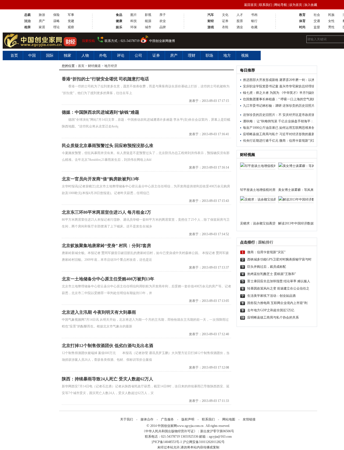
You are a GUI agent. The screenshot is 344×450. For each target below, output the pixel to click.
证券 (225, 21)
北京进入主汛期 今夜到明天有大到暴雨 (99, 312)
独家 (67, 55)
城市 (148, 27)
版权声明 (187, 419)
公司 (138, 55)
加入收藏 (310, 5)
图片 (133, 15)
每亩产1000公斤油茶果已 (260, 128)
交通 (317, 21)
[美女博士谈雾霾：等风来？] (296, 174)
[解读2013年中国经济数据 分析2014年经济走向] (296, 207)
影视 (148, 15)
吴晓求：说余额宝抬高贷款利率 (257, 223)
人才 (239, 15)
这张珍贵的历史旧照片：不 (301, 106)
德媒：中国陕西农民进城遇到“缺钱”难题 (100, 112)
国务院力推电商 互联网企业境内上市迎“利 (277, 303)
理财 (191, 55)
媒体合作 (147, 419)
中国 (32, 55)
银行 (254, 21)
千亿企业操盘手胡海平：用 (297, 121)
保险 (56, 15)
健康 (119, 21)
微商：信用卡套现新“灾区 (297, 140)
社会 (317, 15)
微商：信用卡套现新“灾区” (266, 252)
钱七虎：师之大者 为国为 (261, 93)
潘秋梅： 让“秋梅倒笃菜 (260, 121)
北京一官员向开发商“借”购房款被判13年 (100, 179)
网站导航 (280, 5)
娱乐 (119, 27)
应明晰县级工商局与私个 (260, 134)
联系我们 (265, 5)
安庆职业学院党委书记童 (260, 86)
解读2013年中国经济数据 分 (296, 223)
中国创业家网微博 (162, 41)
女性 (331, 21)
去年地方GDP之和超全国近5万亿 (270, 310)
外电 (103, 55)
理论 (56, 27)
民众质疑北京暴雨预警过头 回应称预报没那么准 (107, 145)
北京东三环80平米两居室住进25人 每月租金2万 (106, 212)
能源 (148, 21)
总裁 (27, 15)
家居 (42, 27)
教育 (302, 15)
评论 (120, 55)
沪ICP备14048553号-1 (167, 442)
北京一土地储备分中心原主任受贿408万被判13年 (108, 279)
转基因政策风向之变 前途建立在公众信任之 (278, 288)
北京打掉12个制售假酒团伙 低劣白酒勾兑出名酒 (107, 345)
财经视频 (247, 155)
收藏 (254, 27)
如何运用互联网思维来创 (297, 128)
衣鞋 (225, 27)
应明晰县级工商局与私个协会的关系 (273, 317)
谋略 (56, 21)
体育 (302, 21)
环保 (133, 27)
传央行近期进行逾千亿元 (260, 140)
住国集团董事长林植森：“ (261, 99)
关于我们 (126, 419)
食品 (119, 15)
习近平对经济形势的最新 (297, 134)
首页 (14, 55)
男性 (331, 27)
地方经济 (110, 66)
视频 (245, 55)
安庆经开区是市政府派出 (300, 115)
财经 (210, 21)
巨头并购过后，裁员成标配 (266, 267)
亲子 (162, 15)
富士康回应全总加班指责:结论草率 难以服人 (278, 281)
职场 (209, 55)
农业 (162, 21)
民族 (331, 15)
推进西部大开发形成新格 (260, 80)
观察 (71, 27)
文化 (225, 15)
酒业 (239, 27)
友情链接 (249, 419)
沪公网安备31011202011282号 (204, 442)
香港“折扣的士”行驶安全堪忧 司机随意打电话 (105, 79)
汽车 (210, 15)
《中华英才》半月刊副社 (298, 93)
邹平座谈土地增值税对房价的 (257, 190)
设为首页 (295, 5)
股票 (239, 21)
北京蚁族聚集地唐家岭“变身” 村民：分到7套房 (106, 245)
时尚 (302, 27)
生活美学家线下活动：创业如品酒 (271, 296)
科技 (133, 21)
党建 (71, 21)
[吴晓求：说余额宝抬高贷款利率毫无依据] (257, 207)
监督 (317, 27)
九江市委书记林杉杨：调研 (262, 106)
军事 (71, 15)
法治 (27, 21)
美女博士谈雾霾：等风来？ (296, 190)
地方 (227, 55)
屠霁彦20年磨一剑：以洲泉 (298, 80)
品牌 (162, 27)
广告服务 (167, 419)
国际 (49, 55)
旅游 (42, 15)
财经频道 (94, 66)
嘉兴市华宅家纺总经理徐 (297, 86)
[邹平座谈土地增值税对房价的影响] (257, 174)
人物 (85, 55)
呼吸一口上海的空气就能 (298, 99)
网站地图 (228, 419)
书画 (254, 15)
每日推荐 (247, 70)
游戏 (210, 27)
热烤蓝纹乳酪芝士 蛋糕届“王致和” (271, 274)
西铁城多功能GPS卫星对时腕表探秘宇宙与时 (279, 259)
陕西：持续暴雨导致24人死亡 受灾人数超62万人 (107, 379)
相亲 (27, 27)
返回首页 (250, 5)
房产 (42, 21)
